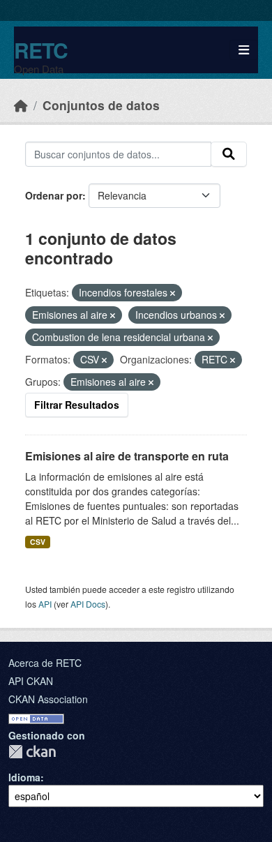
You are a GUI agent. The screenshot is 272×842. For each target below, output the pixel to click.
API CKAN (30, 681)
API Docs (87, 604)
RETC (41, 50)
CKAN (32, 751)
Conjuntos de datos (101, 105)
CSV (37, 541)
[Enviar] (229, 154)
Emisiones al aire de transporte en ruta (127, 456)
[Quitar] (172, 293)
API (45, 604)
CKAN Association (48, 699)
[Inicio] (21, 105)
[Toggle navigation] (243, 50)
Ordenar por (53, 195)
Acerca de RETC (45, 663)
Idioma (24, 777)
